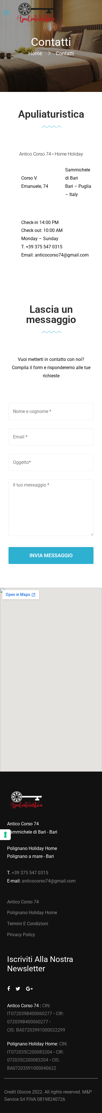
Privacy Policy (21, 934)
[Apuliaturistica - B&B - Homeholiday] (36, 13)
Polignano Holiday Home (32, 912)
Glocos (24, 1092)
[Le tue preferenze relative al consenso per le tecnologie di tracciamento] (5, 834)
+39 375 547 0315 (44, 246)
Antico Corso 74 (23, 902)
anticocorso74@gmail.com (62, 255)
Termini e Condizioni (27, 923)
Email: (28, 255)
